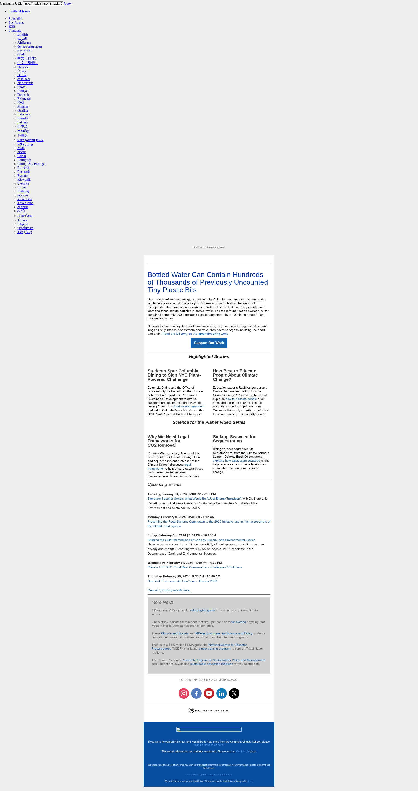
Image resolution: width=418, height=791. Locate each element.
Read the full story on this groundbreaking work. (195, 333)
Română (23, 168)
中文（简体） (27, 58)
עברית (21, 187)
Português (24, 160)
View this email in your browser (209, 247)
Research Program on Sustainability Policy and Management (223, 660)
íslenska (22, 118)
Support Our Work (209, 343)
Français (23, 91)
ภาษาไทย (24, 215)
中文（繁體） (27, 63)
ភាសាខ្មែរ (23, 131)
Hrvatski (23, 67)
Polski (21, 156)
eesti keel (23, 79)
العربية (22, 38)
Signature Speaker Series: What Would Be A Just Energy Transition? (195, 498)
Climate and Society (175, 633)
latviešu (22, 195)
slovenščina (25, 203)
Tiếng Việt (24, 232)
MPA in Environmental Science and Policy (224, 633)
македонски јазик (30, 140)
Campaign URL (11, 3)
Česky (21, 71)
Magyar (22, 106)
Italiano (22, 122)
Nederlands (25, 83)
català (21, 54)
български (25, 50)
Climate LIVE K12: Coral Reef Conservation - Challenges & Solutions (195, 567)
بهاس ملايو (25, 144)
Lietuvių (23, 191)
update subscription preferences (216, 774)
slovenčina (24, 199)
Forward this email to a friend (212, 710)
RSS (12, 26)
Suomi (21, 87)
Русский (23, 171)
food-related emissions (189, 406)
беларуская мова (29, 46)
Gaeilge (22, 110)
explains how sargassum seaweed (236, 460)
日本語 (22, 126)
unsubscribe (192, 774)
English (22, 34)
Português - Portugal (31, 164)
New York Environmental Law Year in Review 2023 (182, 581)
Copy (68, 3)
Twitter (19, 11)
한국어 (22, 135)
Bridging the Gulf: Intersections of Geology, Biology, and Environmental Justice (201, 539)
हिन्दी (20, 102)
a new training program (215, 648)
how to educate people (241, 399)
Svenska (23, 183)
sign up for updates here (208, 745)
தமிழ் (21, 211)
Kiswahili (24, 179)
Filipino (22, 224)
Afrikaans (24, 42)
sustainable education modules (212, 663)
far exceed (238, 622)
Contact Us (242, 751)
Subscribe (15, 18)
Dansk (21, 75)
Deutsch (23, 95)
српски (22, 207)
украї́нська (25, 228)
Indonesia (24, 114)
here (250, 781)
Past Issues (16, 22)
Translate (15, 30)
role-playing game (202, 610)
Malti (21, 148)
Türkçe (22, 220)
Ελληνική (24, 98)
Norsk (21, 152)
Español (23, 175)
